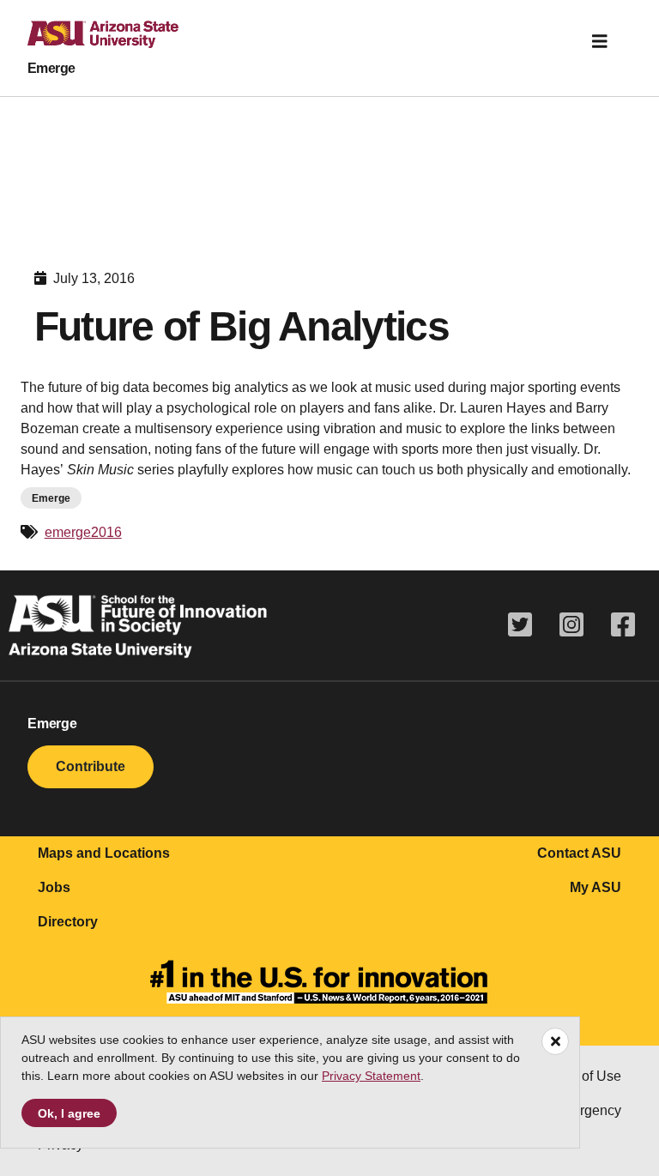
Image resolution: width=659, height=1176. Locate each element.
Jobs (54, 887)
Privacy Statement (371, 1076)
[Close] (555, 1041)
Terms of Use (581, 1076)
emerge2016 (83, 532)
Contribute (90, 766)
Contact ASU (579, 853)
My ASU (595, 887)
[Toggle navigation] (600, 41)
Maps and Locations (104, 853)
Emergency (586, 1110)
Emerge (51, 68)
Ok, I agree (69, 1113)
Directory (68, 921)
